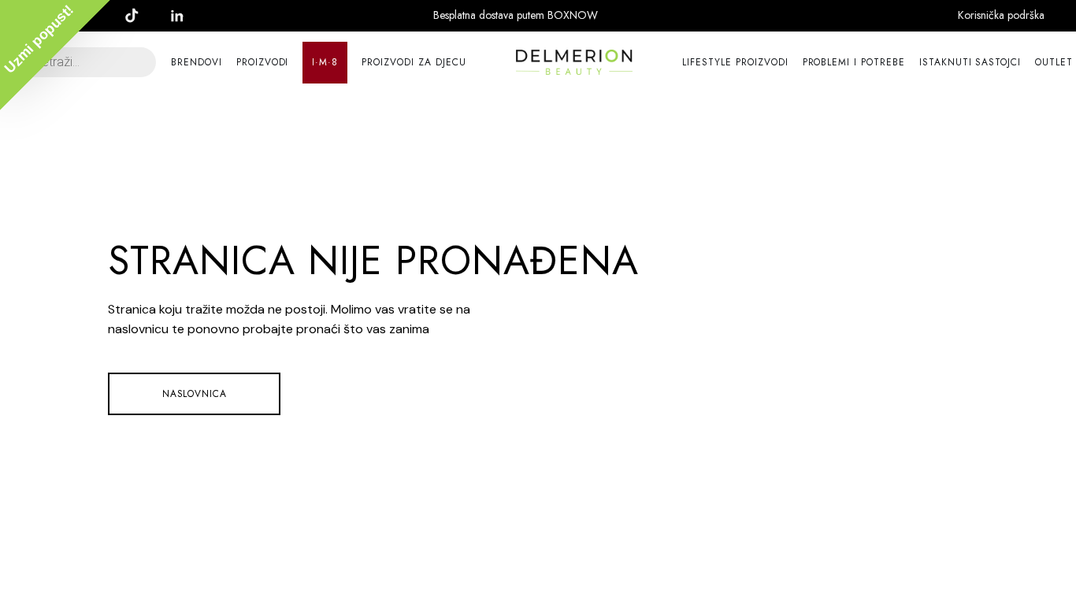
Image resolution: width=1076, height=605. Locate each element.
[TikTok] (139, 15)
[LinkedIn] (185, 15)
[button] (55, 55)
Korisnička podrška (1001, 15)
